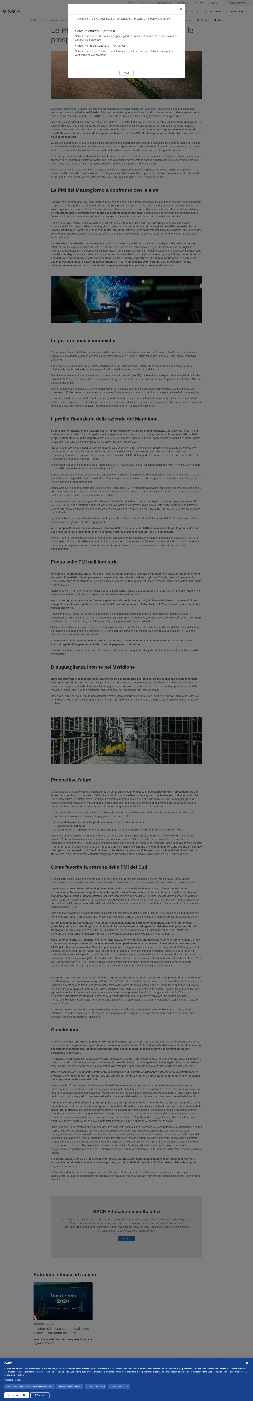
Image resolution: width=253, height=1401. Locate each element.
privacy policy (17, 1375)
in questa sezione (105, 36)
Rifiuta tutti (40, 1395)
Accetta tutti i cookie (16, 1395)
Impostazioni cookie (13, 1380)
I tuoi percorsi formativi (113, 51)
